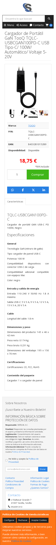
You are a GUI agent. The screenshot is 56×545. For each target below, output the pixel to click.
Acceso (23, 25)
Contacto (38, 25)
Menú (10, 25)
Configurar (9, 520)
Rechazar (22, 520)
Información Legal (39, 477)
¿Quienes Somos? (39, 487)
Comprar (37, 174)
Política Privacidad (14, 481)
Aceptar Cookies (39, 520)
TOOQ (31, 125)
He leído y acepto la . (24, 460)
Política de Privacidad (21, 452)
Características (15, 201)
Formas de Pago (38, 484)
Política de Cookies (21, 540)
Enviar (43, 469)
